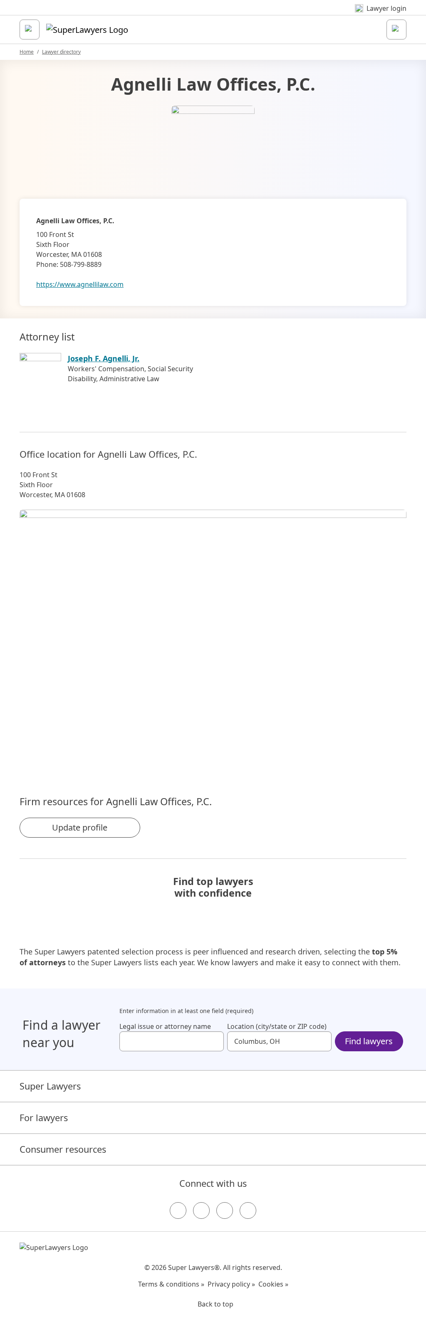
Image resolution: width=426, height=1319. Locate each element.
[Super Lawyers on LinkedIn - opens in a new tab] (248, 1210)
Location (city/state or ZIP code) (277, 1026)
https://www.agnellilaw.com (80, 284)
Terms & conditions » (171, 1284)
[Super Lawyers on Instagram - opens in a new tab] (201, 1210)
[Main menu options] (30, 29)
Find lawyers (369, 1041)
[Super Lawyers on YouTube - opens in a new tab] (224, 1210)
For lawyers (44, 1118)
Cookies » (273, 1284)
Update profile (79, 827)
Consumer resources (63, 1149)
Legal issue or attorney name (165, 1026)
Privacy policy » (231, 1284)
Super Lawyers (50, 1086)
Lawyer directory (61, 51)
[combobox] (171, 1041)
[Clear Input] (214, 1041)
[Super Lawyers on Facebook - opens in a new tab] (178, 1210)
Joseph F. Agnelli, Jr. (103, 358)
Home (27, 51)
